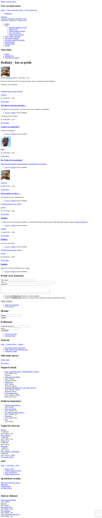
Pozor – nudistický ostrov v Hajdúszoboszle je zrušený (22, 371)
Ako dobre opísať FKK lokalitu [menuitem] (15, 40)
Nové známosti (5, 435)
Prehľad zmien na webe (12, 474)
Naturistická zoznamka (12, 57)
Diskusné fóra (9, 56)
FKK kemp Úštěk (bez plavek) (10, 483)
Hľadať (3, 315)
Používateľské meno (7, 326)
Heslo (2, 328)
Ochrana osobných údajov (13, 471)
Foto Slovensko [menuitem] (10, 42)
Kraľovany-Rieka (10, 409)
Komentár (4, 284)
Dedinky (4, 218)
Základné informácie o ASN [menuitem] (17, 27)
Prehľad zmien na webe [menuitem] (16, 35)
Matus (3, 149)
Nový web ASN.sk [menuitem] (15, 33)
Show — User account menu (10, 10)
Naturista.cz (4, 484)
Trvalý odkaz (5, 101)
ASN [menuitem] (6, 26)
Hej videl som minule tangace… (15, 412)
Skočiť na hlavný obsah (8, 1)
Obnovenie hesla (10, 336)
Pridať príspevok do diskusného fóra (16, 349)
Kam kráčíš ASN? (6, 507)
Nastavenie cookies (11, 351)
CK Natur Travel (6, 488)
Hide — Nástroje (18, 344)
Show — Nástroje (6, 344)
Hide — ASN (14, 465)
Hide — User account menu (28, 10)
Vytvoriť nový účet (11, 334)
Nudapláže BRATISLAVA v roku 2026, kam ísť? (20, 388)
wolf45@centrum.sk (81, 222)
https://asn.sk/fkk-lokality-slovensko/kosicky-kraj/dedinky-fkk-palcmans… (24, 164)
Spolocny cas (5, 441)
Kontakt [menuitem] (7, 45)
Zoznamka (4, 446)
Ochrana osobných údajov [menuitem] (17, 31)
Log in (7, 113)
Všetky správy (5, 360)
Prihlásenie (8, 13)
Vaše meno (4, 280)
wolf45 (3, 207)
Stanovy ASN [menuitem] (13, 29)
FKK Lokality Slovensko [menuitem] (13, 36)
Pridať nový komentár (12, 305)
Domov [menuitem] (7, 24)
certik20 (3, 229)
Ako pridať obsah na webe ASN (15, 348)
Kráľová (3, 430)
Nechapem (8, 416)
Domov (7, 54)
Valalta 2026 (9, 382)
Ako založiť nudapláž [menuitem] (11, 38)
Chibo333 (9, 78)
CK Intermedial (6, 486)
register (13, 113)
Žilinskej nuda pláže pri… (13, 405)
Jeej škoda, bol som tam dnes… (13, 105)
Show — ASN (5, 465)
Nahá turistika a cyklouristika (10, 451)
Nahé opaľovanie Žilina (12, 377)
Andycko (4, 95)
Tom (6, 420)
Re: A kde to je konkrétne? (12, 160)
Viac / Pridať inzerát (7, 457)
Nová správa (5, 363)
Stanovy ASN (9, 469)
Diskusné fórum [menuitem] (10, 44)
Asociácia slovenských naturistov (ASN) (13, 19)
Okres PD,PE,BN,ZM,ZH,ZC (10, 514)
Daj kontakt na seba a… (11, 193)
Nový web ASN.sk (11, 472)
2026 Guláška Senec (11, 393)
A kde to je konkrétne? (10, 127)
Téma (2, 282)
